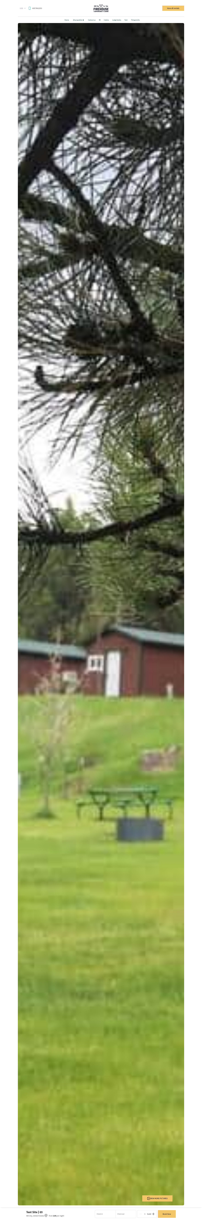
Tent (126, 20)
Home (67, 20)
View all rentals (173, 8)
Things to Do (135, 20)
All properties (78, 20)
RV (100, 20)
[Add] (153, 1214)
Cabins (106, 20)
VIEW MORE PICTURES (159, 1198)
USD (21, 8)
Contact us (92, 20)
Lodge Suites (116, 20)
